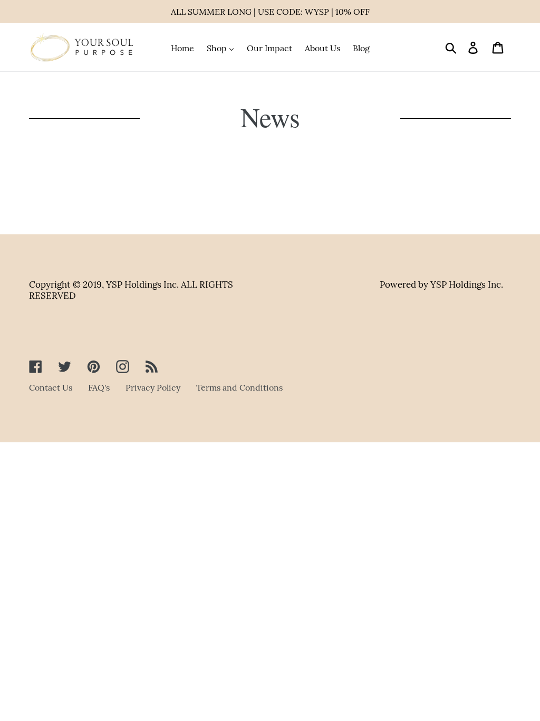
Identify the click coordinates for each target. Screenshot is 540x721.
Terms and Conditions (239, 387)
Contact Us (50, 387)
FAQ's (99, 387)
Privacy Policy (153, 387)
